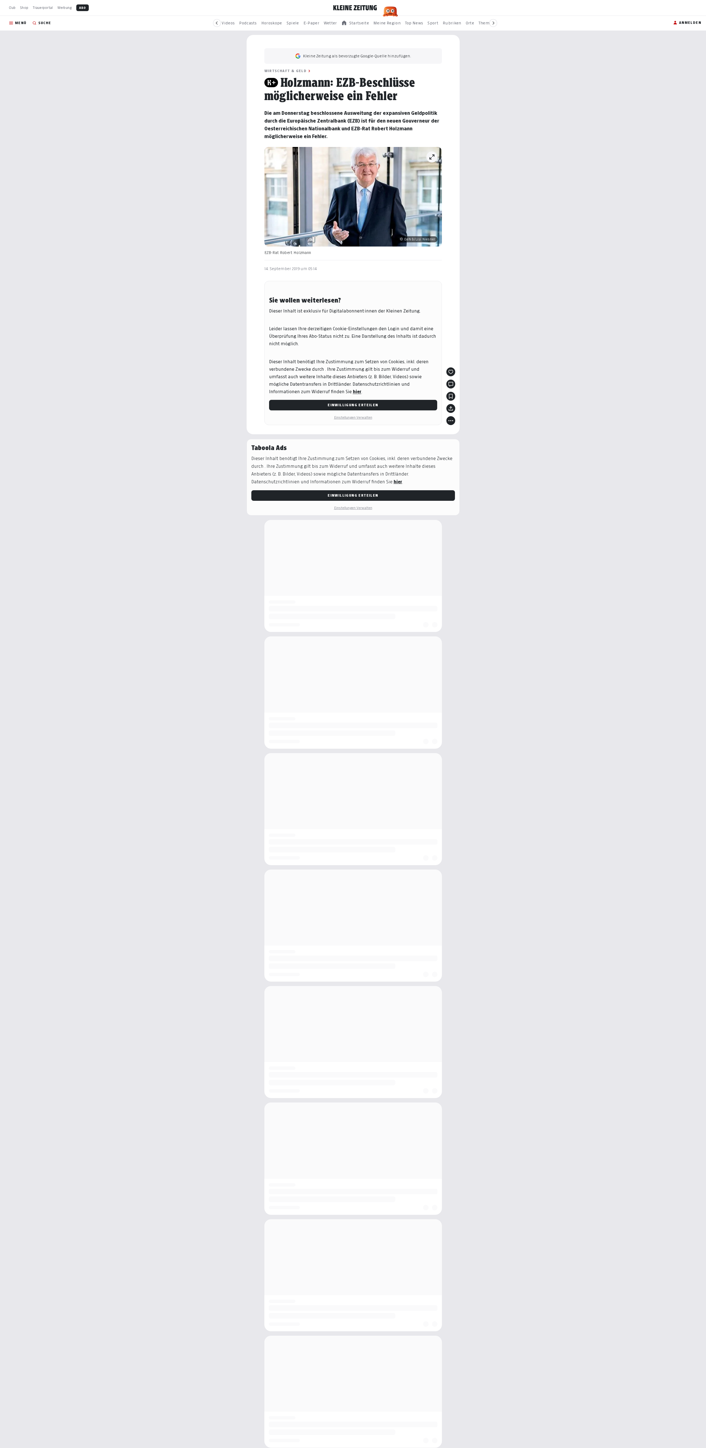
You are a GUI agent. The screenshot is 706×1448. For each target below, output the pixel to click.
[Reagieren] (450, 371)
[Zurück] (217, 23)
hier (357, 391)
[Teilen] (450, 408)
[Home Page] (355, 8)
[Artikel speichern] (450, 396)
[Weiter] (493, 23)
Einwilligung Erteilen (353, 405)
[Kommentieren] (450, 384)
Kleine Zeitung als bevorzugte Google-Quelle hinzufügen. (357, 56)
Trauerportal (43, 7)
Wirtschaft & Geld (285, 71)
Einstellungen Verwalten (353, 417)
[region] (355, 23)
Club (12, 7)
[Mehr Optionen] (450, 420)
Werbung (64, 7)
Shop (24, 7)
